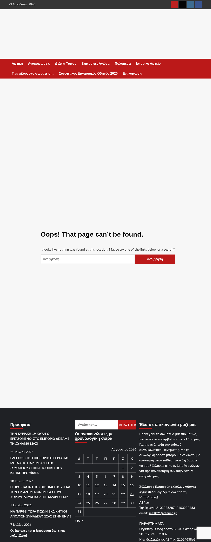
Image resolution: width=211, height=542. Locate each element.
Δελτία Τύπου (65, 63)
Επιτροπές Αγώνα (95, 63)
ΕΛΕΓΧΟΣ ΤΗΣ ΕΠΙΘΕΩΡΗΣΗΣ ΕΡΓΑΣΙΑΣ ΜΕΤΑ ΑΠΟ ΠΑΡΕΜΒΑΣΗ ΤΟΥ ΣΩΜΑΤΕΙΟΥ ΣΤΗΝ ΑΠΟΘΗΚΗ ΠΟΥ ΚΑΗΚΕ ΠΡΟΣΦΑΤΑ (39, 466)
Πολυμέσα (123, 63)
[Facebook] (198, 4)
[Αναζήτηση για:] (88, 259)
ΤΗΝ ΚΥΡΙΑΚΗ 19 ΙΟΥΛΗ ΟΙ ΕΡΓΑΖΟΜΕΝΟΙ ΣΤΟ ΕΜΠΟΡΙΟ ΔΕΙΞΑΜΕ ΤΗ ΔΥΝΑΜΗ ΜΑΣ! (39, 438)
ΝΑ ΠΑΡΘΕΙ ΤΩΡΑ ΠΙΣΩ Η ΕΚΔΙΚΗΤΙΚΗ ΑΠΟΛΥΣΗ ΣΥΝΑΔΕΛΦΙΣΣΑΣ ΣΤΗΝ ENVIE (40, 514)
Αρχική (17, 63)
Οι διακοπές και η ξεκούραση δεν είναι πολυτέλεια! (37, 533)
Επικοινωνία (132, 73)
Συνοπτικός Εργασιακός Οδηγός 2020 (88, 73)
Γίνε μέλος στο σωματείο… (33, 73)
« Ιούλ (79, 521)
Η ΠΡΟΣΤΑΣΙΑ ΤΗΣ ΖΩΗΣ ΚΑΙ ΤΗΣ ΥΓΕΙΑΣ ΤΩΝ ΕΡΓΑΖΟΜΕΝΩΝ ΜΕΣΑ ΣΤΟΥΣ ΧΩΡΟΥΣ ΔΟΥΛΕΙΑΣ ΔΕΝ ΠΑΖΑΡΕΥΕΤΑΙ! (40, 492)
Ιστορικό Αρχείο (148, 63)
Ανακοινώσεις (39, 63)
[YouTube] (174, 4)
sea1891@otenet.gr (163, 513)
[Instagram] (190, 4)
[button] (199, 68)
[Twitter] (182, 4)
